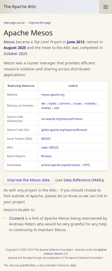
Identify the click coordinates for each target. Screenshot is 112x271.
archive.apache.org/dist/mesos (60, 165)
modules (90, 103)
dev (43, 103)
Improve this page (40, 22)
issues (78, 103)
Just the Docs (28, 265)
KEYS (86, 165)
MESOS (46, 138)
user (56, 108)
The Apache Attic (20, 6)
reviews (46, 108)
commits (65, 103)
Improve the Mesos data (28, 179)
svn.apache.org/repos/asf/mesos (62, 119)
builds (52, 103)
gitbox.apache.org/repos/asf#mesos (64, 130)
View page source (14, 22)
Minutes (46, 156)
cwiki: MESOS (50, 147)
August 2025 (15, 47)
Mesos (9, 41)
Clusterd (16, 218)
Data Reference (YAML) (83, 179)
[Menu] (105, 7)
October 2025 (15, 53)
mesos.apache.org (52, 94)
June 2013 (75, 41)
